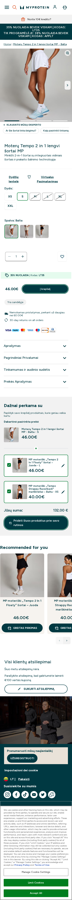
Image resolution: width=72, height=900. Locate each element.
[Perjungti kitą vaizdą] (68, 85)
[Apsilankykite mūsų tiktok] (25, 794)
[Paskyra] (55, 7)
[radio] (10, 197)
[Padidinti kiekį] (23, 256)
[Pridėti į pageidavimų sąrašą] (62, 257)
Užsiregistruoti (22, 758)
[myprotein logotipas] (34, 7)
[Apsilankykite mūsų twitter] (43, 794)
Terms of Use (42, 865)
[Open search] (14, 7)
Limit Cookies (36, 882)
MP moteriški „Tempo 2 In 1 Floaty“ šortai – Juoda (22, 603)
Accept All (36, 893)
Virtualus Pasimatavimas (47, 179)
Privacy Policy (22, 865)
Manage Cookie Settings (36, 872)
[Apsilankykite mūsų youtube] (34, 794)
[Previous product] (59, 640)
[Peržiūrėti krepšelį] (64, 7)
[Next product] (67, 640)
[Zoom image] (68, 53)
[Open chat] (51, 794)
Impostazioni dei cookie (21, 770)
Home (7, 44)
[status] (16, 256)
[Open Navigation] (7, 7)
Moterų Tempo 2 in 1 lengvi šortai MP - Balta (40, 44)
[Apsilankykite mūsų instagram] (7, 794)
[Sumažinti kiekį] (9, 256)
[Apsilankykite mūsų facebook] (16, 794)
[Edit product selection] (63, 466)
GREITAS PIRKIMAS (25, 627)
